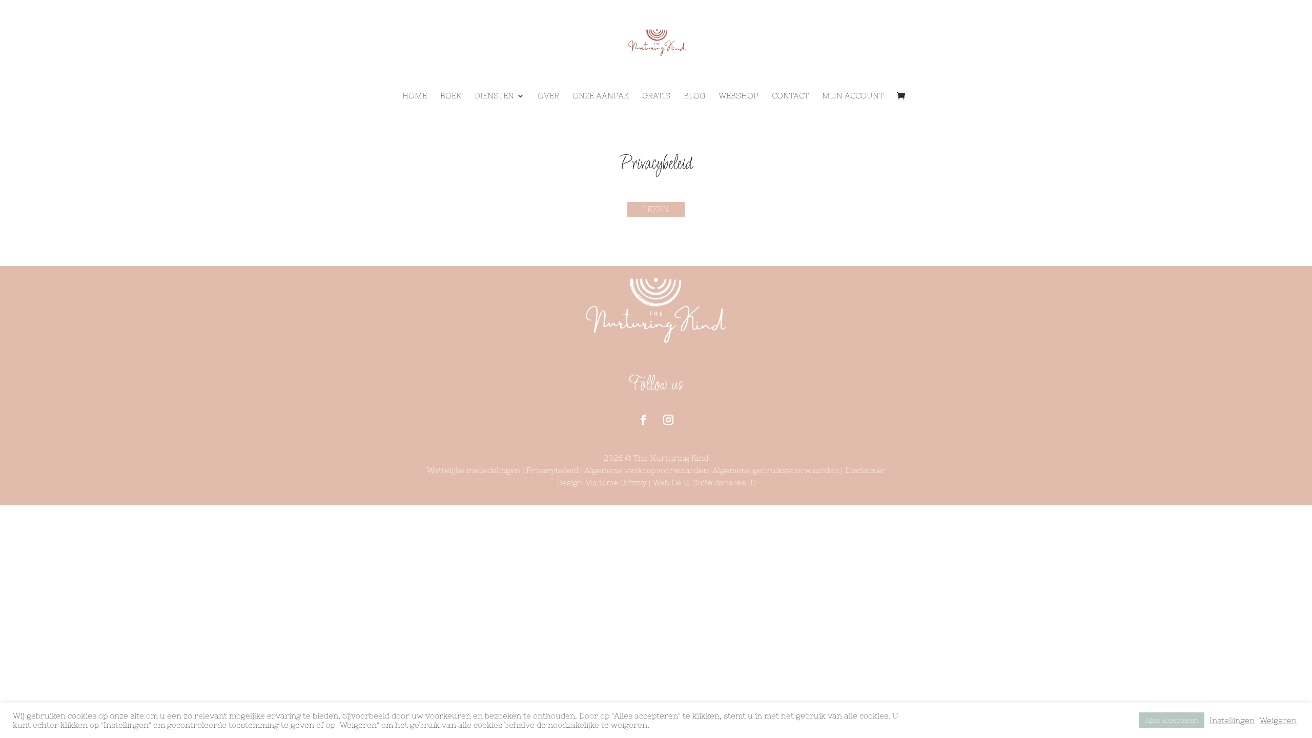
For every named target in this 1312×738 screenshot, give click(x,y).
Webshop (738, 96)
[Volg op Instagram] (668, 419)
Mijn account (853, 96)
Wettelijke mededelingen (473, 470)
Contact (790, 96)
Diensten (494, 96)
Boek (450, 96)
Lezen (656, 209)
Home (414, 96)
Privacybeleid (552, 470)
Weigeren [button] (1278, 720)
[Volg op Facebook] (643, 419)
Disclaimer (865, 470)
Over (548, 96)
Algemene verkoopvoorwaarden (646, 470)
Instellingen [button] (1232, 720)
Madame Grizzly (616, 482)
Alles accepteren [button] (1171, 720)
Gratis (656, 96)
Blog (694, 96)
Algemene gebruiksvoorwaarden (776, 470)
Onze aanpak (600, 96)
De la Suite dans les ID (713, 482)
